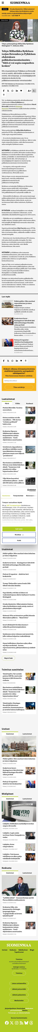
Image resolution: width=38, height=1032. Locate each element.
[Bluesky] (26, 1024)
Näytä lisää (8, 658)
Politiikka (5, 9)
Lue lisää (15, 15)
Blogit (32, 950)
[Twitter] (12, 1024)
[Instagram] (17, 1024)
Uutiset (5, 412)
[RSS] (21, 1024)
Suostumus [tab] (6, 495)
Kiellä (19, 540)
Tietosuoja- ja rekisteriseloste (19, 1013)
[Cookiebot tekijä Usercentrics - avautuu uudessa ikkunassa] (27, 490)
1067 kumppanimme (13, 505)
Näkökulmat (23, 950)
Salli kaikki (19, 529)
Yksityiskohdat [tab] (18, 495)
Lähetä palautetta (19, 995)
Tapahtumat (19, 952)
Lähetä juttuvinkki (19, 989)
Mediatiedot (19, 1000)
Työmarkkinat (4, 20)
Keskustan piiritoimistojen (21, 1009)
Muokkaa (18, 534)
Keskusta (13, 950)
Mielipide (5, 828)
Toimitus (19, 973)
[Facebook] (7, 1024)
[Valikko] (3, 2)
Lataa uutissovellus (19, 983)
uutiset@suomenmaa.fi (19, 963)
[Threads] (31, 1024)
